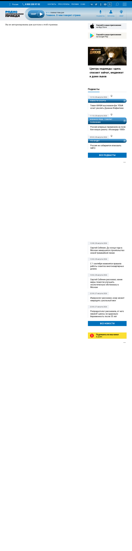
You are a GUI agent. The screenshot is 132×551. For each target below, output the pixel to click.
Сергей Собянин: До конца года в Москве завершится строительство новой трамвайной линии (107, 250)
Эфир (121, 16)
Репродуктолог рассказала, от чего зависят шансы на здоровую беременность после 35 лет (107, 314)
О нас (83, 4)
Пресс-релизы (63, 4)
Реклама (75, 4)
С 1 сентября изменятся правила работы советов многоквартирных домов (107, 266)
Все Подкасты (107, 155)
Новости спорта (98, 101)
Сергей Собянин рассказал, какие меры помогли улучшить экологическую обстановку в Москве (106, 283)
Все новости (107, 323)
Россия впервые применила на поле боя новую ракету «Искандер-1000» (108, 128)
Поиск (117, 4)
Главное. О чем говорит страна (63, 15)
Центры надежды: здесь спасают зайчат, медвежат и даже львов (107, 72)
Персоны (110, 16)
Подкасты (100, 16)
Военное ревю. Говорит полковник (101, 120)
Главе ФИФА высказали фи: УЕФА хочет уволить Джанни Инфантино (107, 106)
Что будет (95, 141)
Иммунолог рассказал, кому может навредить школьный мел (107, 299)
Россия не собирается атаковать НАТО (105, 146)
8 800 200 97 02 (32, 4)
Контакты (52, 4)
